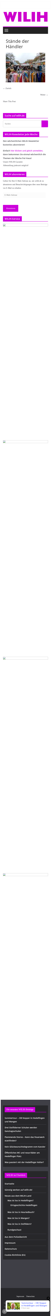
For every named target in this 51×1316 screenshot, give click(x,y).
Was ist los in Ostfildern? (19, 1224)
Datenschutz (11, 1248)
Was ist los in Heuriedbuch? (21, 1212)
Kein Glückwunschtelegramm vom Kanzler (25, 1146)
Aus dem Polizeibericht (16, 1237)
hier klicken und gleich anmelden (27, 150)
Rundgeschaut (14, 1229)
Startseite (9, 1183)
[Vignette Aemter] (25, 763)
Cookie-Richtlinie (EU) (15, 1255)
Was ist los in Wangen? (18, 1218)
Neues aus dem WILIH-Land (18, 1195)
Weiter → (44, 95)
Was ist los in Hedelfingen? (20, 1200)
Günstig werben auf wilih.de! (18, 1189)
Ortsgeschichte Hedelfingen (23, 1205)
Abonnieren (10, 208)
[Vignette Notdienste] (25, 547)
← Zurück (7, 88)
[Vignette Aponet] (25, 979)
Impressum (10, 1242)
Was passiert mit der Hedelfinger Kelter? (24, 1162)
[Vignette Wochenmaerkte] (25, 330)
